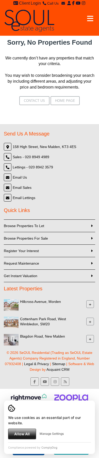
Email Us (20, 177)
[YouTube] (78, 3)
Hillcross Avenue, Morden (40, 302)
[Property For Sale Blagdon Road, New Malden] (11, 339)
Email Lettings (24, 198)
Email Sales (22, 187)
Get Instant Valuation (20, 276)
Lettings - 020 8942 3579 (33, 167)
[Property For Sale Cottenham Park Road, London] (11, 322)
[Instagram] (83, 3)
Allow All (22, 434)
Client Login (29, 3)
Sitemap (58, 364)
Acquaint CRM (58, 369)
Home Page (65, 101)
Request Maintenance (21, 263)
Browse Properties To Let (24, 226)
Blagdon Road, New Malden (42, 336)
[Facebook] (73, 3)
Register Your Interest (21, 251)
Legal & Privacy (36, 364)
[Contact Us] (69, 3)
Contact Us (34, 101)
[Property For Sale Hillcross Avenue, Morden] (11, 305)
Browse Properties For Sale (26, 238)
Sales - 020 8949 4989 (31, 157)
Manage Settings (52, 434)
